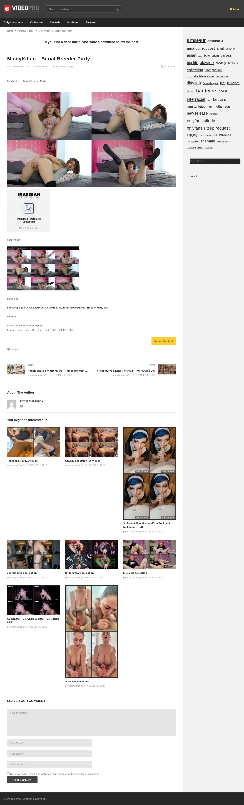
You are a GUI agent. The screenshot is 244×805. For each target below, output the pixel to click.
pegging (192, 135)
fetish (191, 91)
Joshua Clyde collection (22, 572)
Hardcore (72, 22)
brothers (233, 63)
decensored (222, 76)
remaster (193, 141)
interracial (196, 99)
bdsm (215, 55)
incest (222, 91)
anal (220, 48)
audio (200, 56)
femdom (233, 83)
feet (222, 83)
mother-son (222, 106)
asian (191, 55)
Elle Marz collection (135, 572)
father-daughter (210, 83)
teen (200, 147)
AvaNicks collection (77, 681)
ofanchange (214, 114)
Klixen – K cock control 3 (219, 161)
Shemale (55, 22)
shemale (207, 141)
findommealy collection (79, 572)
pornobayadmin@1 (31, 400)
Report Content (163, 341)
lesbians (219, 100)
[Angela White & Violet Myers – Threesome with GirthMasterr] (47, 370)
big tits (192, 62)
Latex (209, 100)
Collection (36, 22)
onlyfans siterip (201, 120)
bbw (207, 55)
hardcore (206, 90)
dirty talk (194, 83)
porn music (224, 134)
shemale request (224, 142)
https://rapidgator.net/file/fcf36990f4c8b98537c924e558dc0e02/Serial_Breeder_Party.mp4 (58, 307)
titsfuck (209, 147)
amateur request (201, 48)
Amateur (91, 22)
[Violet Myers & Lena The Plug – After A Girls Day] (135, 370)
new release (197, 113)
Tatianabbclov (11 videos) (23, 460)
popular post (211, 135)
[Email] (21, 405)
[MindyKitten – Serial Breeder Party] (33, 442)
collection (195, 70)
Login (236, 9)
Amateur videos (41, 66)
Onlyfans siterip (13, 22)
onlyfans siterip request (208, 128)
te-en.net (192, 176)
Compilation (213, 70)
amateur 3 (215, 41)
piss (201, 135)
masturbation (197, 106)
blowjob (207, 62)
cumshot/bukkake (200, 76)
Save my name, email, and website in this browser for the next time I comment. (54, 773)
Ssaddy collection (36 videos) (83, 460)
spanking (191, 147)
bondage (221, 63)
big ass (226, 55)
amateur (16, 349)
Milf (210, 107)
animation (230, 49)
